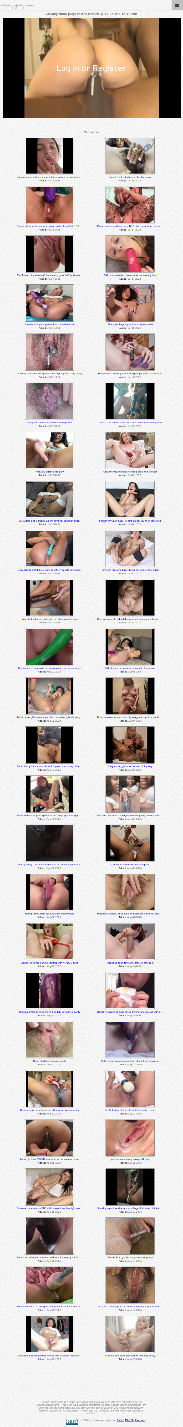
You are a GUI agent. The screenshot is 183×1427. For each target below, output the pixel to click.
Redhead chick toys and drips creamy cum (130, 962)
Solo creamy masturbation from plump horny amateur (130, 1061)
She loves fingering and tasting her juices (130, 324)
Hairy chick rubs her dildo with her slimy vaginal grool (49, 619)
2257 (120, 1420)
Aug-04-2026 (134, 720)
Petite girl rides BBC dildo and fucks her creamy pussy (49, 1159)
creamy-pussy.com (17, 5)
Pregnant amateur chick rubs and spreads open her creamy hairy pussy (136, 913)
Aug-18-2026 (53, 1212)
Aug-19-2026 (134, 1261)
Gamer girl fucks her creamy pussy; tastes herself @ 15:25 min (51, 226)
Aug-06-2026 (134, 819)
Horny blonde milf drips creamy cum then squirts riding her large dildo (54, 570)
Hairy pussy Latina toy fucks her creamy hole (49, 913)
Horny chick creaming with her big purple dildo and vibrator (130, 373)
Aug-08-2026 (53, 868)
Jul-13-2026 (54, 180)
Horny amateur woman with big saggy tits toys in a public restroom (133, 717)
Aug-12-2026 (134, 1064)
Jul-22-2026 (54, 377)
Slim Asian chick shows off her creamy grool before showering (50, 275)
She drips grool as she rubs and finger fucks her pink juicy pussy (132, 1208)
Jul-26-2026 (54, 475)
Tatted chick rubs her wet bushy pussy (130, 177)
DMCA (129, 1420)
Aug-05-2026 (134, 770)
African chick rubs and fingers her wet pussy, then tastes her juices (133, 815)
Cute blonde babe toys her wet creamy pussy (130, 1355)
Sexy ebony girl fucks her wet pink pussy (130, 766)
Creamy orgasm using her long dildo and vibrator (130, 471)
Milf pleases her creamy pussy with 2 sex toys (130, 668)
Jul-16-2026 (134, 180)
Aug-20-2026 (53, 1359)
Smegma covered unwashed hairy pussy (49, 422)
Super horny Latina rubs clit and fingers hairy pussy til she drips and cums (57, 766)
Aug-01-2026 (53, 671)
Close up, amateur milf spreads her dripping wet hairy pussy (49, 373)
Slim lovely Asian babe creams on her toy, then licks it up (130, 520)
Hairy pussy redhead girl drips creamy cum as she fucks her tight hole (135, 619)
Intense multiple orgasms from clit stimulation (49, 324)
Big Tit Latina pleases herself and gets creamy (130, 1110)
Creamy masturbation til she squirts (130, 864)
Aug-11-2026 (134, 966)
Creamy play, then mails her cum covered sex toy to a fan (49, 668)
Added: (43, 180)
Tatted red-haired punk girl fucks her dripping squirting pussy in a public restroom (61, 815)
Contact (140, 1420)
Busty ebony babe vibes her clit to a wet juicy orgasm (49, 1110)
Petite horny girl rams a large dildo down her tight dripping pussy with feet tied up (61, 717)
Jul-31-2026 (134, 573)
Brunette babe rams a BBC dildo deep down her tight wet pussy (52, 1208)
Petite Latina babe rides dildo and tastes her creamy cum (130, 422)
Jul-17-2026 (134, 229)
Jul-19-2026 (54, 328)
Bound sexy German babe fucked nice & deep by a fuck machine (53, 1257)
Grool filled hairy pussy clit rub (49, 1061)
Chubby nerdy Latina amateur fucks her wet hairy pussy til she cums (54, 864)
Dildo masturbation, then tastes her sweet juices (130, 275)
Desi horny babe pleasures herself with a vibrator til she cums (50, 1355)
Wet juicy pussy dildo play (50, 471)
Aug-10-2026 (53, 966)
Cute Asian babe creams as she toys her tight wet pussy (49, 520)
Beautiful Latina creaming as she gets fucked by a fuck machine (52, 1306)
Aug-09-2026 (53, 917)
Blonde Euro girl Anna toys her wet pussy (130, 1257)
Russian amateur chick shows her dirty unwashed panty (49, 1012)
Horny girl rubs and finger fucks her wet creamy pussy (130, 570)
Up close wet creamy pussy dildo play (130, 1159)
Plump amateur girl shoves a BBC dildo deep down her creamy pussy (135, 226)
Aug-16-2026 (53, 1162)
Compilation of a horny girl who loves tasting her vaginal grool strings (54, 177)
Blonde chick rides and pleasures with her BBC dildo (49, 962)
